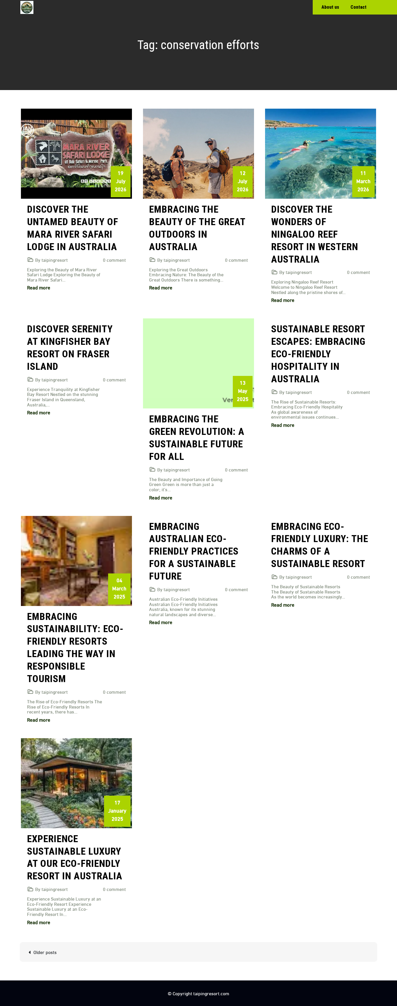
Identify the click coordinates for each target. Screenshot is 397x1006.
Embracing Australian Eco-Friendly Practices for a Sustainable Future (194, 551)
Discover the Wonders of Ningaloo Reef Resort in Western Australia (314, 234)
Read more (38, 287)
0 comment (114, 259)
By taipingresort (51, 259)
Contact (358, 7)
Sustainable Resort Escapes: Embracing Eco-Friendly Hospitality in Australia (318, 354)
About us (330, 7)
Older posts (45, 951)
